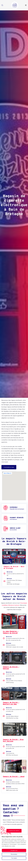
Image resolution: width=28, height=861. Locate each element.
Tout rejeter (14, 858)
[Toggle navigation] (22, 5)
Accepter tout (14, 850)
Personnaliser (14, 854)
